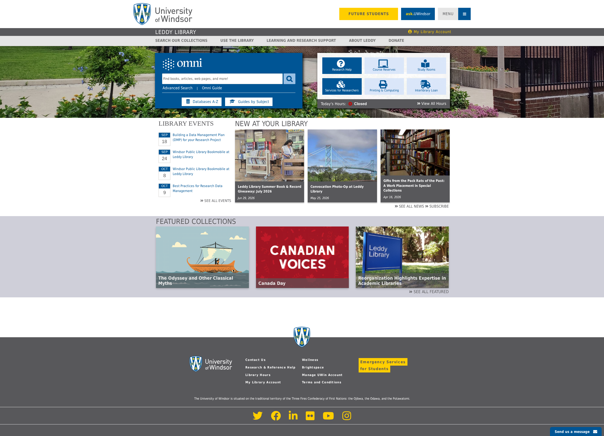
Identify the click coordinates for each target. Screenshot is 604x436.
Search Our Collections (181, 40)
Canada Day (271, 283)
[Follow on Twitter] (257, 418)
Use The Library (237, 40)
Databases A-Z (205, 102)
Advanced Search (178, 88)
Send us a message (572, 432)
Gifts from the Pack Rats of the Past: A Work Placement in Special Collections (414, 185)
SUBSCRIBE (439, 206)
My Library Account (432, 32)
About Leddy (362, 40)
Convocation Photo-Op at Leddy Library (337, 189)
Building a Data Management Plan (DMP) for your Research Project (199, 137)
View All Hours (433, 104)
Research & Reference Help (270, 367)
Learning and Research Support (301, 40)
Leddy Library (175, 32)
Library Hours (258, 375)
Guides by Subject (253, 102)
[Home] (162, 14)
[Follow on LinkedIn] (293, 418)
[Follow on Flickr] (310, 418)
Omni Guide (212, 88)
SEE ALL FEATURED (431, 291)
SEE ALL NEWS (411, 206)
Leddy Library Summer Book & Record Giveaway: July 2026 (269, 189)
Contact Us (255, 360)
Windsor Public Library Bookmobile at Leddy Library (201, 154)
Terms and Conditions (321, 382)
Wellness (310, 360)
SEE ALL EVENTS (217, 201)
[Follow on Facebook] (276, 418)
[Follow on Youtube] (328, 418)
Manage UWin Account (322, 375)
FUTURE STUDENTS (368, 14)
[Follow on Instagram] (347, 418)
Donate (396, 40)
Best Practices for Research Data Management (197, 188)
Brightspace (313, 367)
